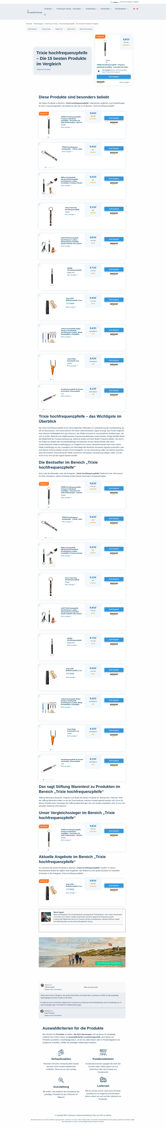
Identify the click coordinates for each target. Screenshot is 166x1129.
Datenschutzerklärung (84, 1115)
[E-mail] (42, 927)
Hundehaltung (90, 9)
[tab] (106, 62)
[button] (45, 15)
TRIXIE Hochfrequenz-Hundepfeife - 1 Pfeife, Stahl (72, 148)
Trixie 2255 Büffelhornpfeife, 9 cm (74, 299)
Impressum (72, 1115)
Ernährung (47, 9)
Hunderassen (105, 9)
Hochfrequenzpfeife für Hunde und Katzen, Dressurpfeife (72, 390)
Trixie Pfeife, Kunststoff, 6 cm (73, 360)
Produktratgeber (120, 9)
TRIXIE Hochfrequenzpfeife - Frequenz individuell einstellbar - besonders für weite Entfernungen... (112, 66)
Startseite (29, 23)
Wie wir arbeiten (105, 1115)
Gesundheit (77, 9)
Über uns (96, 1115)
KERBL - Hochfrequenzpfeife (74, 269)
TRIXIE (107, 60)
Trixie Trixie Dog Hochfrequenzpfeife (72, 208)
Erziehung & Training (64, 9)
